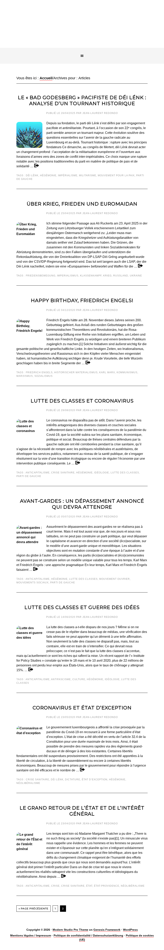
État (89, 885)
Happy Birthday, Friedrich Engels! (82, 300)
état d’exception (94, 779)
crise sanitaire (63, 472)
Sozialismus (43, 376)
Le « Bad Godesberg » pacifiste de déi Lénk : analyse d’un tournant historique (82, 100)
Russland (120, 275)
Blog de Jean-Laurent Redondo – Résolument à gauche (82, 27)
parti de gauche (28, 476)
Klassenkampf (91, 275)
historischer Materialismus (76, 372)
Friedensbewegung (40, 275)
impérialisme (67, 175)
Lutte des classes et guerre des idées (82, 607)
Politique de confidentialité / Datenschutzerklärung (88, 935)
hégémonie (48, 175)
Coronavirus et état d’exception (82, 708)
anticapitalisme (38, 472)
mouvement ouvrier (114, 579)
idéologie (101, 472)
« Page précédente (33, 908)
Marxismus (24, 376)
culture (78, 679)
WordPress (130, 929)
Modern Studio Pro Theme (70, 929)
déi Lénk (32, 175)
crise (55, 885)
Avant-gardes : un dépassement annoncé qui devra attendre (82, 504)
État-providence (106, 885)
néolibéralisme (28, 783)
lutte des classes (125, 472)
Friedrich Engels (39, 372)
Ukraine (136, 275)
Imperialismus (67, 275)
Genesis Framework (106, 929)
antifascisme (61, 679)
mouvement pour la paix (116, 175)
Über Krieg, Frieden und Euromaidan (82, 204)
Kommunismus (127, 372)
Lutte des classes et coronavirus (82, 401)
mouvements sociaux (32, 582)
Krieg (107, 275)
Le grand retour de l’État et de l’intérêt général (82, 811)
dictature (72, 779)
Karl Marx (107, 372)
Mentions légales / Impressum (30, 935)
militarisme (87, 175)
